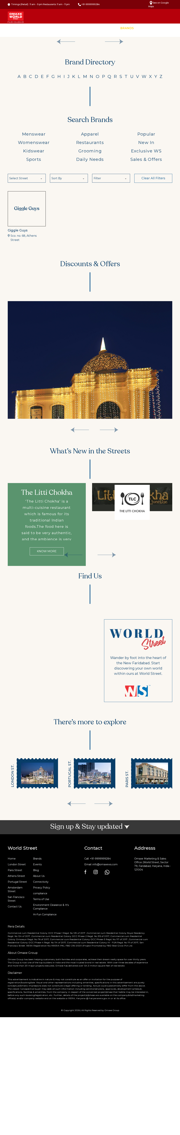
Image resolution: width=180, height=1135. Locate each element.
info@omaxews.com (105, 864)
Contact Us (167, 28)
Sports (33, 159)
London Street (17, 864)
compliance (40, 893)
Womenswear (34, 142)
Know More (47, 551)
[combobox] (27, 178)
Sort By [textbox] (57, 178)
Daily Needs (90, 159)
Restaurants (90, 142)
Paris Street (15, 870)
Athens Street (16, 876)
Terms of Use (41, 899)
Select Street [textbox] (18, 178)
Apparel (90, 134)
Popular (146, 134)
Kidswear (33, 150)
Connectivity (41, 881)
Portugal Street (17, 881)
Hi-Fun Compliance (45, 914)
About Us (38, 876)
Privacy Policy (41, 887)
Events (145, 28)
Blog (36, 870)
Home (110, 28)
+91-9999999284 (90, 4)
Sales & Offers (146, 159)
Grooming (90, 150)
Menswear (34, 134)
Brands (127, 28)
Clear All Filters (153, 178)
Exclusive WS (146, 150)
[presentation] (76, 803)
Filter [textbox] (97, 178)
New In (146, 142)
